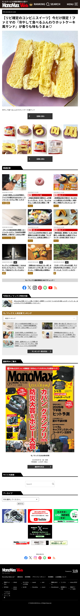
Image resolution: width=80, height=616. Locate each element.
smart (43, 587)
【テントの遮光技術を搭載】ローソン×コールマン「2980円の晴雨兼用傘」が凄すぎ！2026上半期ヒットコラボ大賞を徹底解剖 (14, 233)
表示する (20, 503)
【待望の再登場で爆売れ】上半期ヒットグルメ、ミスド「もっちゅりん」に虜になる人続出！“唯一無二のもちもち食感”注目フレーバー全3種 (39, 202)
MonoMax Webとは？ (8, 577)
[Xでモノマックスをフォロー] (30, 289)
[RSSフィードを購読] (56, 289)
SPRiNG (6, 587)
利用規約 (50, 577)
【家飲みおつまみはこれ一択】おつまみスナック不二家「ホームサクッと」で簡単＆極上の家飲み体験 (39, 268)
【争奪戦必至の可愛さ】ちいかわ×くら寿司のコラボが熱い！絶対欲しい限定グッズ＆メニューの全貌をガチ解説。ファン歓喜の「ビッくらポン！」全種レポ (65, 202)
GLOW (24, 587)
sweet (34, 582)
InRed (15, 582)
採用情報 (27, 577)
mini (43, 582)
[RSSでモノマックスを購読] (54, 558)
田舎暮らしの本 (64, 588)
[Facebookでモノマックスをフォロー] (24, 289)
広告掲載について (61, 577)
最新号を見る (39, 467)
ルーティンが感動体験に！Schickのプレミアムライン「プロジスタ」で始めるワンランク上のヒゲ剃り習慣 (14, 268)
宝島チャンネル (7, 583)
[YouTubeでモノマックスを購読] (50, 289)
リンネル (63, 582)
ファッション (7, 238)
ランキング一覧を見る (39, 351)
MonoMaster (54, 587)
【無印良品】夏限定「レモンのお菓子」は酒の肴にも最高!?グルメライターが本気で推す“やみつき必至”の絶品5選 (65, 236)
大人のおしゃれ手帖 (26, 583)
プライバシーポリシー (39, 577)
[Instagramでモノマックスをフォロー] (35, 289)
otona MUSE (15, 588)
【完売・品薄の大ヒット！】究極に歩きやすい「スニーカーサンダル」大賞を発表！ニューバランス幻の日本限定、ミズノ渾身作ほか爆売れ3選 (26, 344)
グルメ (30, 206)
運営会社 (20, 577)
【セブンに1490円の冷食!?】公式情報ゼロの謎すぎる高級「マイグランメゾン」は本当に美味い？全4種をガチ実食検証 (40, 236)
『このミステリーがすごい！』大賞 (7, 594)
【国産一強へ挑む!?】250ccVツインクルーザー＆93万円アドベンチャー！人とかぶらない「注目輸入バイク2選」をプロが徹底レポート (65, 326)
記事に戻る (40, 116)
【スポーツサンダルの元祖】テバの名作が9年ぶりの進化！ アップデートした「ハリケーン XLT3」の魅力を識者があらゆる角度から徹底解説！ (65, 270)
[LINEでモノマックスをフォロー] (45, 289)
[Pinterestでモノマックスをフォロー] (40, 289)
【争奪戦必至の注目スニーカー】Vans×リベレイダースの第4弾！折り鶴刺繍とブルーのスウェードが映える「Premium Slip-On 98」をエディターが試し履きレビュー (65, 335)
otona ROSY (73, 582)
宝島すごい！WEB (72, 588)
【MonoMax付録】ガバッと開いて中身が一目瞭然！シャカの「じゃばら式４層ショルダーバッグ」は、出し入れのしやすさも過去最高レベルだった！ (46, 302)
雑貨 (8, 203)
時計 (4, 203)
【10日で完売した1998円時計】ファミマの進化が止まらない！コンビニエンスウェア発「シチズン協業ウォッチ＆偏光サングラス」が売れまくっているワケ (14, 199)
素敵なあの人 (54, 583)
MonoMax (35, 587)
